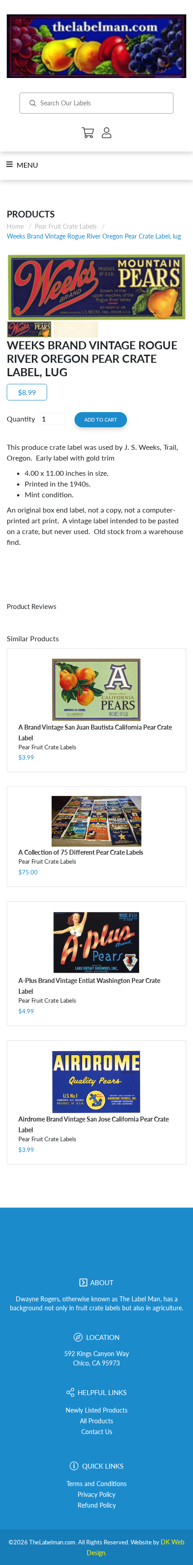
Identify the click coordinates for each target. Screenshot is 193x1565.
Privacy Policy (96, 1494)
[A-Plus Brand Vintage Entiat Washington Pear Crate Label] (96, 943)
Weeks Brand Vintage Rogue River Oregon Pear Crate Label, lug (94, 236)
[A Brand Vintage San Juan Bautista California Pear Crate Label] (96, 689)
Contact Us (96, 1431)
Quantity (21, 418)
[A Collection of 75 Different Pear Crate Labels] (96, 821)
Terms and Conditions (96, 1483)
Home (15, 226)
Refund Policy (97, 1505)
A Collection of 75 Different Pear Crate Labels (80, 852)
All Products (96, 1421)
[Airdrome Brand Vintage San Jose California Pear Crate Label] (96, 1082)
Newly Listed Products (96, 1410)
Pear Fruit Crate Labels (65, 226)
